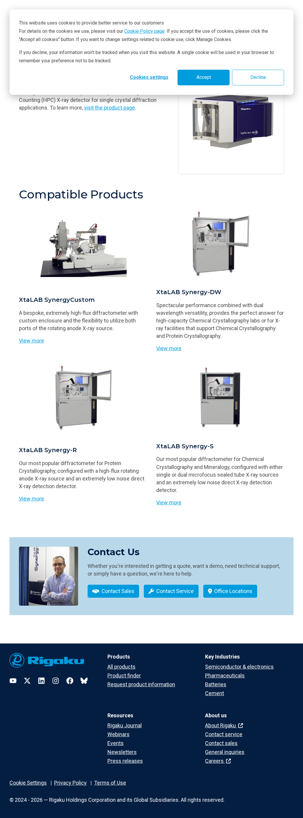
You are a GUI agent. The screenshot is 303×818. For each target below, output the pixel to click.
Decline (258, 77)
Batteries (215, 684)
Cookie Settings (28, 783)
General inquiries (224, 752)
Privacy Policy (70, 783)
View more (31, 341)
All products (121, 667)
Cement (214, 693)
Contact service (223, 734)
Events (115, 743)
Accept (203, 77)
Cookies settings (149, 77)
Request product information (141, 684)
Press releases (125, 761)
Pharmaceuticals (225, 675)
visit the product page (109, 108)
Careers (215, 761)
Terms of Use (110, 783)
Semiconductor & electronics (239, 667)
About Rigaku (221, 725)
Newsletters (122, 752)
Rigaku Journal (124, 725)
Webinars (118, 734)
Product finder (124, 675)
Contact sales (221, 743)
